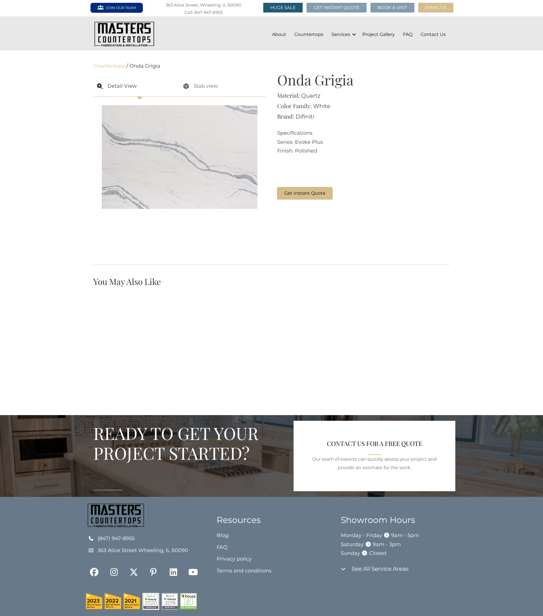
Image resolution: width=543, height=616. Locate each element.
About (279, 34)
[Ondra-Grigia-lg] (298, 232)
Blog (223, 535)
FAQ (407, 34)
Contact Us (433, 34)
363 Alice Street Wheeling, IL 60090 (143, 550)
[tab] (136, 86)
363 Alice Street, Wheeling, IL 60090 (203, 5)
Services (340, 34)
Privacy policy (234, 559)
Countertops (308, 34)
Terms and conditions (244, 571)
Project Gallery (378, 34)
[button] (435, 7)
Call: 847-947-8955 (203, 12)
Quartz (310, 95)
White (321, 106)
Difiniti (305, 116)
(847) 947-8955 (116, 538)
